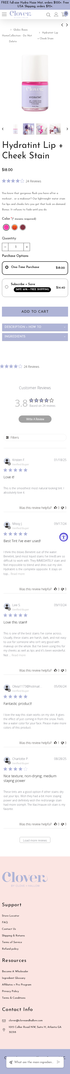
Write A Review (35, 419)
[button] (5, 247)
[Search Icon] (48, 14)
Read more (18, 574)
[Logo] (21, 14)
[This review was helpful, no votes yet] (55, 508)
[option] (35, 83)
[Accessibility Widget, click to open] (63, 537)
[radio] (6, 227)
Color (19, 219)
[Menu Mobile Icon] (4, 14)
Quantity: (9, 238)
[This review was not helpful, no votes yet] (62, 508)
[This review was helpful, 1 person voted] (55, 743)
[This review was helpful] (55, 589)
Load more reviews (35, 840)
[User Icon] (56, 14)
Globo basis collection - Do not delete (20, 36)
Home (5, 35)
